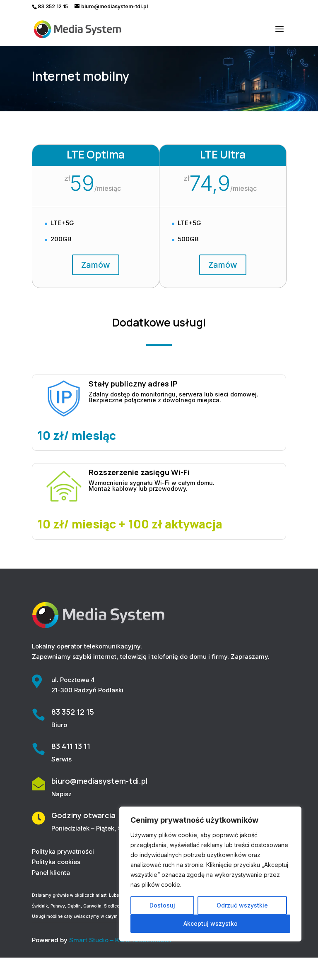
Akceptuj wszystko (210, 923)
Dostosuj (162, 905)
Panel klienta (51, 872)
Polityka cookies (56, 862)
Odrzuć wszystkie (242, 905)
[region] (210, 874)
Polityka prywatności (63, 851)
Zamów (95, 265)
